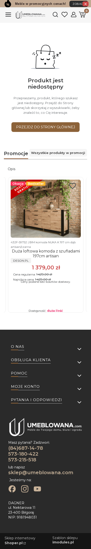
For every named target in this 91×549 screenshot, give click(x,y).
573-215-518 (22, 460)
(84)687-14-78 (25, 448)
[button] (8, 16)
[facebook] (12, 489)
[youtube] (37, 489)
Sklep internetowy (20, 540)
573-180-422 (23, 454)
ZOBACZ (79, 4)
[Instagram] (25, 489)
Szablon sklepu (65, 540)
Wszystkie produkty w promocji (58, 153)
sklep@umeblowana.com (40, 472)
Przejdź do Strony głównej (45, 127)
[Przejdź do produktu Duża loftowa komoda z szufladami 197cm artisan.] (46, 209)
